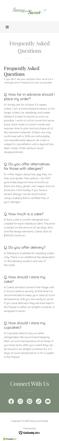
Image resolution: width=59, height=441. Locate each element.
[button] (7, 27)
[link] (29, 10)
